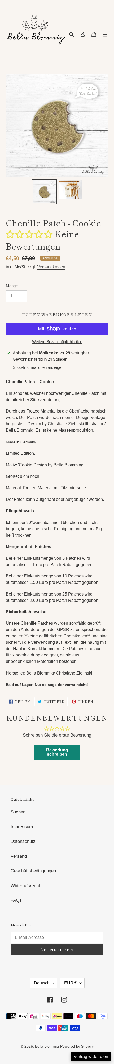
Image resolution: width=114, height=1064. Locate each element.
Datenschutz (23, 841)
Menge (12, 285)
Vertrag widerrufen (91, 1056)
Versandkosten (51, 267)
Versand (19, 856)
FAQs (16, 900)
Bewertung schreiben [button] (57, 752)
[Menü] (105, 34)
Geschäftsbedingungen (33, 870)
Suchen (18, 812)
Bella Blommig (47, 1046)
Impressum (22, 826)
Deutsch (42, 983)
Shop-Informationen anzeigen (38, 367)
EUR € (70, 983)
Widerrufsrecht (25, 885)
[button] (30, 233)
